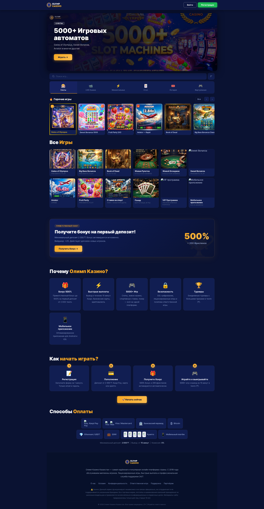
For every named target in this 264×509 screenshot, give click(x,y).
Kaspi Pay (93, 423)
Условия (101, 483)
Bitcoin (175, 423)
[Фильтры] (211, 76)
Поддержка (156, 483)
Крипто (150, 434)
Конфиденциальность (117, 483)
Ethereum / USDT (89, 434)
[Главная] (54, 5)
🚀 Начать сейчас (132, 399)
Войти (190, 5)
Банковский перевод (151, 423)
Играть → (63, 57)
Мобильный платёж (173, 434)
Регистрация (207, 5)
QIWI (111, 434)
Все (199, 99)
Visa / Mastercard (123, 423)
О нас (93, 483)
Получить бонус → (68, 248)
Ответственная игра (139, 483)
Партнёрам (169, 483)
